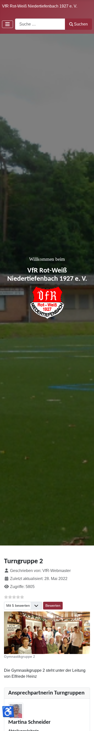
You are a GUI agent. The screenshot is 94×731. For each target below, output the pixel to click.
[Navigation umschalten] (7, 24)
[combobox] (40, 24)
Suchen (81, 24)
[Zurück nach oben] (85, 721)
